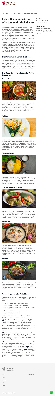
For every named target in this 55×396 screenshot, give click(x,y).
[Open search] (49, 3)
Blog (7, 13)
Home (3, 13)
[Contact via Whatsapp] (51, 392)
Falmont (23, 317)
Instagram (31, 374)
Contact (4, 385)
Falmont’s (32, 325)
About (3, 377)
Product (4, 380)
